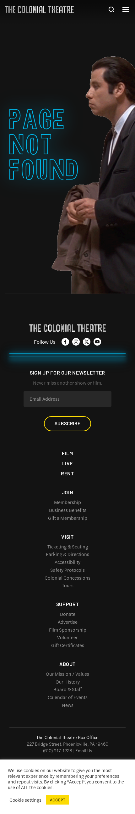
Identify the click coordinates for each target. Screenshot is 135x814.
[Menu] (125, 9)
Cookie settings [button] (25, 800)
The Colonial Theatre (39, 9)
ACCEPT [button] (57, 800)
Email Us (83, 750)
